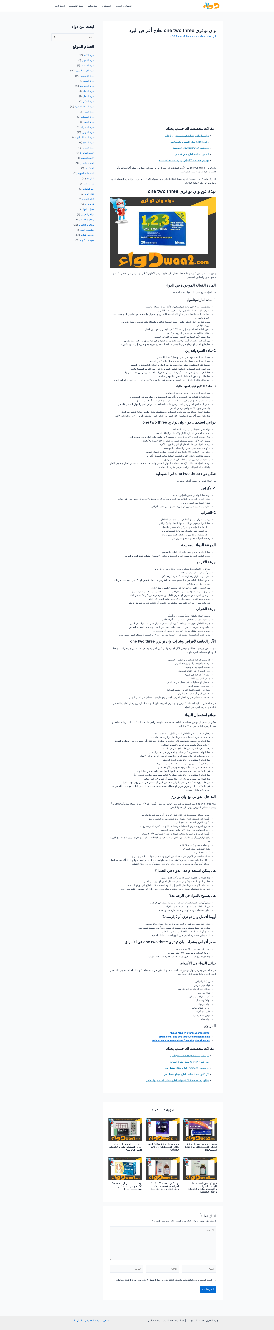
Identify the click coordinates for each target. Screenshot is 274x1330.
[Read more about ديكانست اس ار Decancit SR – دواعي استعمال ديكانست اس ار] (125, 1168)
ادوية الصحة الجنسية (84, 106)
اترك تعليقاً (211, 36)
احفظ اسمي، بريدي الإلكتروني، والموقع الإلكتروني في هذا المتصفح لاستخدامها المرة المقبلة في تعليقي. (163, 1279)
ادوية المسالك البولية (84, 137)
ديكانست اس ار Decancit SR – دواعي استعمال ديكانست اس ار (127, 1186)
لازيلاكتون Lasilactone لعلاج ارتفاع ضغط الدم (186, 1074)
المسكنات (106, 5)
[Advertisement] (163, 63)
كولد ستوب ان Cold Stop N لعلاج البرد (189, 1055)
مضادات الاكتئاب (86, 219)
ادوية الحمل (59, 5)
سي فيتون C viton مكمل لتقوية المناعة (189, 1061)
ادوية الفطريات (87, 127)
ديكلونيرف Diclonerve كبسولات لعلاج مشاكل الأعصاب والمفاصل (177, 1080)
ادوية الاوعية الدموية (84, 70)
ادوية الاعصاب (87, 65)
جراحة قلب (88, 183)
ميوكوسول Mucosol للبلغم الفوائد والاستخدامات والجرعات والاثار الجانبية (202, 1188)
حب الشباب (88, 188)
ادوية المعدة (88, 142)
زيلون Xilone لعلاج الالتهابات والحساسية (189, 141)
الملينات (90, 178)
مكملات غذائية (87, 235)
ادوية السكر (88, 101)
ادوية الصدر (88, 111)
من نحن (107, 1320)
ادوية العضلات (87, 116)
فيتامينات (92, 5)
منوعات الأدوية (87, 240)
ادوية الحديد (88, 80)
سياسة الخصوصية (92, 1320)
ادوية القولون (88, 132)
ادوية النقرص (88, 147)
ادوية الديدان (88, 96)
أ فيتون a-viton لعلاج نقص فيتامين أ (191, 154)
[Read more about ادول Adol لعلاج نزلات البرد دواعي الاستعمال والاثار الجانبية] (163, 1129)
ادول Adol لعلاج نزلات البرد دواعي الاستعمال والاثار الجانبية (164, 1147)
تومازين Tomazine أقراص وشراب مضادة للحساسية (184, 160)
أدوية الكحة (89, 55)
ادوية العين (89, 121)
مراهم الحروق (87, 214)
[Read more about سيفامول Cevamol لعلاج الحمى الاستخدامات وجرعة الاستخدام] (200, 1129)
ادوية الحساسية (87, 86)
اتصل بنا (78, 1320)
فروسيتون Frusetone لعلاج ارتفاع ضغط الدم (187, 1067)
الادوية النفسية (87, 157)
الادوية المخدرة (87, 152)
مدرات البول (88, 209)
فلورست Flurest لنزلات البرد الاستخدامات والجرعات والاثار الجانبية (125, 1147)
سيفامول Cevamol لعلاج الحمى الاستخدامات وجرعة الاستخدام (201, 1147)
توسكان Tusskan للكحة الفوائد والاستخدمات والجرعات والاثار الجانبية (165, 1186)
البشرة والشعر (87, 163)
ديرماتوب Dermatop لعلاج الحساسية (191, 147)
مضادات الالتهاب (86, 224)
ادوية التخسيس (76, 5)
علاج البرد (89, 193)
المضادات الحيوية (123, 5)
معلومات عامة (87, 229)
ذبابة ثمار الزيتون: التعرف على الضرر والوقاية (187, 135)
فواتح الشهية (88, 199)
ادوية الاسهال (88, 60)
